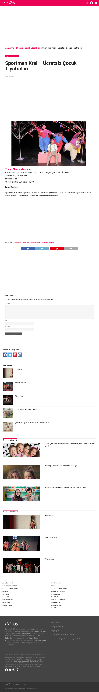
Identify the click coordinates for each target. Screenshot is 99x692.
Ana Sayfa (7, 684)
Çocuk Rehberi (55, 608)
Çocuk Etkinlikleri (32, 48)
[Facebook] (5, 355)
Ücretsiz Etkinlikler (47, 242)
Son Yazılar (7, 366)
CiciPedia (5, 594)
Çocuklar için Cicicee (58, 591)
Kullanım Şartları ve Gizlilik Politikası (26, 661)
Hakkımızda (16, 684)
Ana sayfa (9, 48)
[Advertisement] (49, 26)
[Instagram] (20, 355)
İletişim (25, 684)
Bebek (53, 586)
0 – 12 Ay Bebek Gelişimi (10, 588)
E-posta (8, 327)
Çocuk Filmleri (7, 605)
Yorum (8, 303)
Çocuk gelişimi (40, 631)
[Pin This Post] (57, 248)
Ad (6, 320)
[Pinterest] (15, 355)
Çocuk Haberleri (10, 440)
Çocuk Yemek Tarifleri (9, 586)
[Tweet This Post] (42, 248)
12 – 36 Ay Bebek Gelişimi (59, 588)
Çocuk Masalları (7, 599)
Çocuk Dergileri (56, 602)
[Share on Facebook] (28, 248)
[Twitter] (10, 355)
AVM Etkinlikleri (34, 242)
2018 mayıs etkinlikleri (21, 242)
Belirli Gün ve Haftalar (58, 599)
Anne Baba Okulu (7, 583)
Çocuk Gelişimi (55, 583)
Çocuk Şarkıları (55, 597)
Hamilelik (5, 591)
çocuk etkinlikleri (29, 634)
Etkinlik (19, 48)
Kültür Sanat (6, 602)
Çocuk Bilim (6, 597)
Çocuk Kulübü (55, 594)
